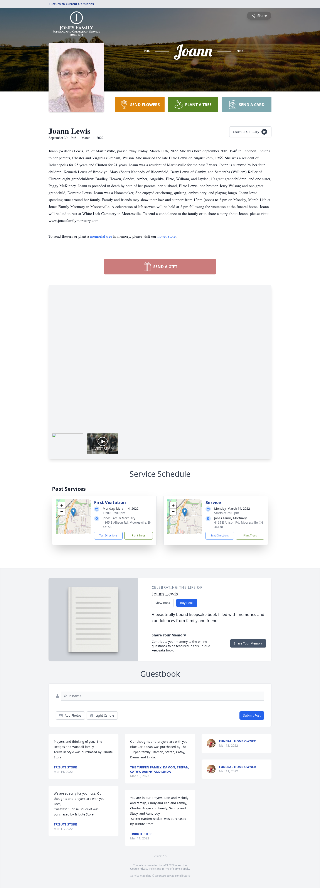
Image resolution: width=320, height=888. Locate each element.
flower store (166, 236)
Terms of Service (172, 869)
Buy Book (186, 603)
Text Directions (108, 535)
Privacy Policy (148, 869)
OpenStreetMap (164, 876)
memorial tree (101, 236)
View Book (162, 603)
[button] (73, 512)
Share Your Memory (248, 643)
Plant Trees (138, 535)
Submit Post (252, 715)
